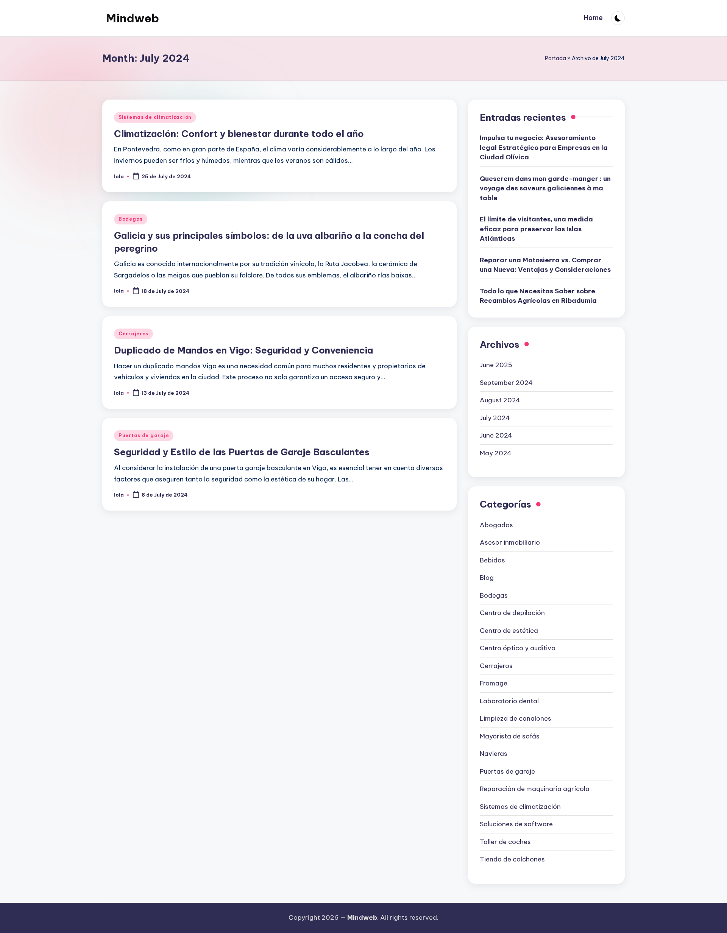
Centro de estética (509, 630)
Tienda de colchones (512, 859)
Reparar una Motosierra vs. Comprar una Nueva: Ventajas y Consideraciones (545, 265)
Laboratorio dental (509, 701)
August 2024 (500, 400)
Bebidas (492, 560)
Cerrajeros (133, 333)
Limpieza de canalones (515, 718)
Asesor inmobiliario (510, 542)
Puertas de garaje (144, 435)
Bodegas (131, 219)
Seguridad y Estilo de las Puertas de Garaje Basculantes (242, 452)
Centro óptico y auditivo (517, 648)
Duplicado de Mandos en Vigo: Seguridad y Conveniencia (243, 350)
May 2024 (496, 453)
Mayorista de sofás (510, 736)
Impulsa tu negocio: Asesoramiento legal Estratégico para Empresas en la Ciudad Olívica (544, 147)
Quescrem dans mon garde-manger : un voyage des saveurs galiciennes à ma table (545, 188)
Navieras (493, 753)
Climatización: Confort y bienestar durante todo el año (239, 133)
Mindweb (132, 18)
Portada (555, 58)
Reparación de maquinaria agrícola (535, 789)
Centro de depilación (512, 613)
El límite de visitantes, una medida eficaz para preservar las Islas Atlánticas (536, 229)
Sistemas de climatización (155, 117)
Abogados (496, 525)
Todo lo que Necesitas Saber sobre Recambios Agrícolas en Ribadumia (538, 296)
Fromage (493, 683)
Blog (487, 577)
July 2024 (495, 418)
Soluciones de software (516, 824)
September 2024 (506, 382)
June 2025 (496, 365)
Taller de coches (505, 842)
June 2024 (496, 435)
